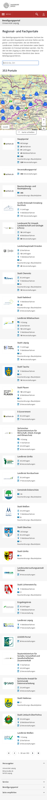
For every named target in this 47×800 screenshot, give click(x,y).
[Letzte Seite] (38, 753)
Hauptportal (22, 139)
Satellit (5, 127)
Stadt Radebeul (24, 297)
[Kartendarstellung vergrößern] (44, 120)
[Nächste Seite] (33, 753)
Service (6, 782)
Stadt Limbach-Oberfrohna (29, 715)
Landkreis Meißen (25, 733)
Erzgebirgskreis (24, 602)
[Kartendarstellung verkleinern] (44, 124)
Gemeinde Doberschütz (28, 490)
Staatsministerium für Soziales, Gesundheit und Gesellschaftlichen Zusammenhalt (28, 657)
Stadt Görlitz (23, 551)
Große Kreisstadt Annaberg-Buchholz (30, 204)
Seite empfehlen (10, 792)
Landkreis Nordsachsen (28, 473)
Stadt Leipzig (23, 343)
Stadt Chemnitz (24, 273)
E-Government (23, 412)
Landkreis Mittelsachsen (28, 318)
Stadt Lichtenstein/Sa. (27, 584)
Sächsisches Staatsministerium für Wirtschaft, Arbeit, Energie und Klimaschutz (29, 432)
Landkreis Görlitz (25, 456)
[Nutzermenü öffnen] (43, 14)
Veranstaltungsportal (26, 169)
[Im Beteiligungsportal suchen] (37, 14)
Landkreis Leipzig (25, 620)
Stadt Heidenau (24, 698)
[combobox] (20, 63)
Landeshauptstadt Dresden (29, 246)
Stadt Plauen (23, 387)
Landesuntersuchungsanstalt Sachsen (30, 569)
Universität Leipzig (9, 768)
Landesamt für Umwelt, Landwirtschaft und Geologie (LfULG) (30, 225)
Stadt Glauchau (24, 527)
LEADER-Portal (23, 637)
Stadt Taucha (23, 367)
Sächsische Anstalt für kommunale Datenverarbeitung (27, 681)
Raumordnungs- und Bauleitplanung (26, 187)
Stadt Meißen (23, 506)
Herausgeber (8, 763)
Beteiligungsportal (11, 20)
